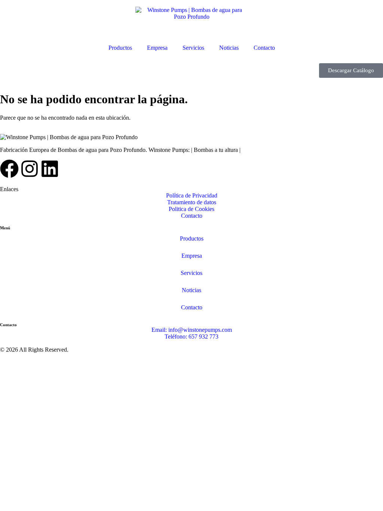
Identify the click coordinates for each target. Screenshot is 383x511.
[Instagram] (29, 168)
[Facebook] (9, 168)
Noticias (229, 48)
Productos (120, 48)
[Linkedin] (49, 168)
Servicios (193, 48)
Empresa (157, 48)
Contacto (264, 48)
